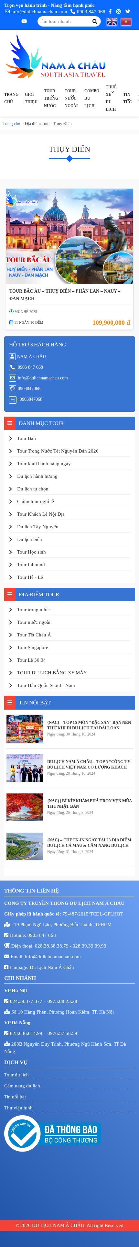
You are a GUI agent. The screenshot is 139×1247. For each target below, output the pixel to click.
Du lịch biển (29, 539)
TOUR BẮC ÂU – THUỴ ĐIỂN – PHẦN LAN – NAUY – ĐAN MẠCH (64, 295)
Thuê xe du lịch (111, 98)
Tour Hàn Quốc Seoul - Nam (46, 685)
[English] (114, 21)
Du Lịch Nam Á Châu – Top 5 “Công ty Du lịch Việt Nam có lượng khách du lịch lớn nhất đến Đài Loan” (88, 764)
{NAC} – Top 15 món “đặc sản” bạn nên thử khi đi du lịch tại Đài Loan (89, 725)
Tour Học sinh (31, 552)
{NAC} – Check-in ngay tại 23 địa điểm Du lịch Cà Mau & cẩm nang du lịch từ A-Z (89, 842)
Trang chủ (11, 98)
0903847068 (29, 388)
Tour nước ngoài (71, 98)
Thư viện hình (18, 1107)
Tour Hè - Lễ (30, 577)
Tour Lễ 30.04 (31, 660)
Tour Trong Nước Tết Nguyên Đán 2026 (58, 451)
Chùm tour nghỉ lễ (35, 501)
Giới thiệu (31, 98)
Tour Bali (26, 438)
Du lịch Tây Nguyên (38, 526)
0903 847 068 (91, 11)
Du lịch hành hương (37, 476)
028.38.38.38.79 (52, 946)
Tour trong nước (51, 98)
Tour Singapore (32, 647)
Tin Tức (127, 98)
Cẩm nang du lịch (22, 1085)
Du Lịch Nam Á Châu (52, 967)
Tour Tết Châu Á (34, 634)
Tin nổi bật (15, 1096)
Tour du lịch (16, 1074)
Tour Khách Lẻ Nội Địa (41, 514)
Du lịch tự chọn (32, 488)
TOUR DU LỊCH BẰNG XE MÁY (52, 672)
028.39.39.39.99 (89, 946)
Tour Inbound (31, 564)
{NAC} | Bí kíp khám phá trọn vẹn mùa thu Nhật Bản (89, 803)
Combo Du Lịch (91, 98)
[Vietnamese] (128, 21)
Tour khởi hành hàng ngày (44, 463)
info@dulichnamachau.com (39, 11)
